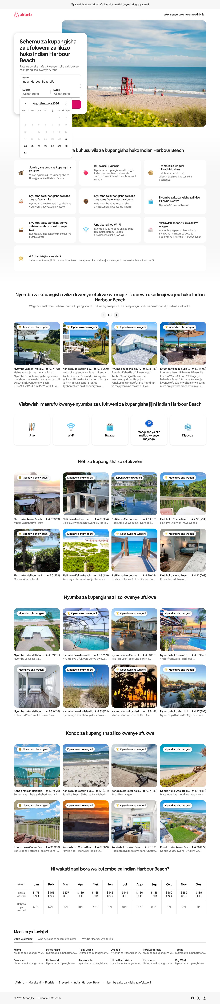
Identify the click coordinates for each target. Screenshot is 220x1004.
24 (25, 146)
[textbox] (35, 94)
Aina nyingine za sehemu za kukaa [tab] (57, 939)
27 (45, 146)
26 (39, 146)
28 (52, 146)
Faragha (43, 998)
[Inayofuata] (116, 315)
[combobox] (50, 81)
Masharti (56, 998)
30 (66, 146)
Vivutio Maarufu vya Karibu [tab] (97, 939)
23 (66, 138)
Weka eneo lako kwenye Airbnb (184, 14)
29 (59, 146)
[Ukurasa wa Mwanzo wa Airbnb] (23, 14)
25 (32, 146)
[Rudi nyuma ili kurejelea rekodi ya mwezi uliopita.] (26, 104)
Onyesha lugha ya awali (136, 4)
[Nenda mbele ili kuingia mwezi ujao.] (66, 104)
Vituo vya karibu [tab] (23, 939)
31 (25, 153)
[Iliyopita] (103, 315)
